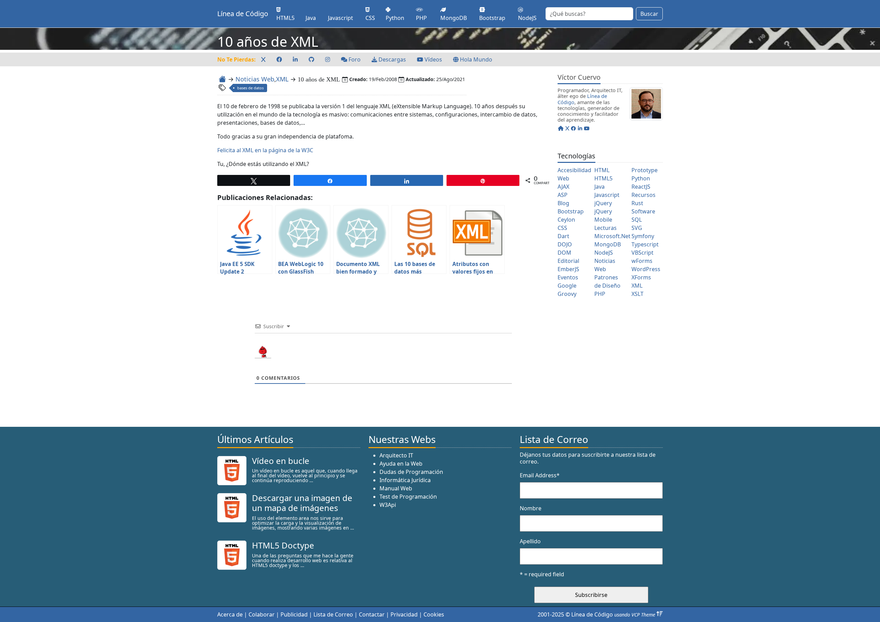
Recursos (643, 195)
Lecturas (605, 228)
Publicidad (294, 614)
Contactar (372, 614)
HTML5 (603, 178)
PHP (599, 294)
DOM (564, 252)
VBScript (642, 252)
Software (643, 211)
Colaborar (262, 614)
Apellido (530, 541)
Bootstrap (571, 211)
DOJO (565, 244)
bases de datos (250, 87)
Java (599, 186)
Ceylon (566, 219)
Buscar (649, 14)
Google (567, 285)
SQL (636, 219)
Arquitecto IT (396, 455)
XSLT (637, 294)
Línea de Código (242, 13)
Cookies (434, 614)
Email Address (540, 475)
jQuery (603, 203)
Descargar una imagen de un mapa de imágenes (302, 502)
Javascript (606, 195)
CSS (562, 228)
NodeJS (603, 252)
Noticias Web (254, 79)
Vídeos (432, 59)
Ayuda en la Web (401, 463)
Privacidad (404, 614)
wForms (641, 261)
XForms (641, 277)
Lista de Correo (333, 614)
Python (640, 178)
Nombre (530, 508)
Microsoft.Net (612, 236)
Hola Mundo (475, 59)
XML (282, 79)
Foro (354, 59)
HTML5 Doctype (283, 545)
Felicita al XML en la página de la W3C (265, 150)
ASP (563, 195)
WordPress (645, 269)
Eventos (568, 277)
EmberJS (568, 269)
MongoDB (607, 244)
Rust (637, 203)
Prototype (644, 170)
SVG (636, 228)
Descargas (391, 59)
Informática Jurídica (405, 480)
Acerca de (230, 614)
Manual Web (396, 488)
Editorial (568, 261)
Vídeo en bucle (280, 460)
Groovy (567, 294)
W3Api (388, 505)
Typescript (645, 244)
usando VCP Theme (634, 614)
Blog (563, 203)
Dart (563, 236)
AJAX (563, 186)
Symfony (642, 236)
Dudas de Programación (411, 472)
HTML (601, 170)
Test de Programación (408, 496)
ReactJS (640, 186)
